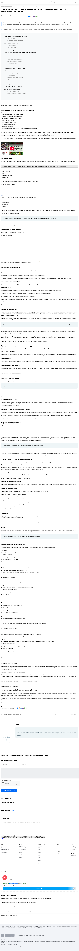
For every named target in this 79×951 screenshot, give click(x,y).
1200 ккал (40, 849)
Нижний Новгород (28, 926)
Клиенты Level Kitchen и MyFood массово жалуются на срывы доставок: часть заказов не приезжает (25, 906)
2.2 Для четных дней (11, 47)
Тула (28, 927)
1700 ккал (40, 857)
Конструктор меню (5, 849)
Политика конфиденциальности (37, 935)
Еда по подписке (4, 847)
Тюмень (31, 927)
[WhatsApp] (36, 16)
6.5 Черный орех (10, 81)
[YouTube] (2, 935)
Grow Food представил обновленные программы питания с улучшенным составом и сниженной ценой (25, 911)
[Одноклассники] (30, 16)
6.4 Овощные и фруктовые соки (13, 79)
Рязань (13, 927)
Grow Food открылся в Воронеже (9, 915)
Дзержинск (39, 926)
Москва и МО (7, 926)
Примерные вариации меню (12, 43)
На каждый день (74, 847)
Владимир (48, 926)
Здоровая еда (22, 846)
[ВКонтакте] (29, 16)
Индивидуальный (22, 847)
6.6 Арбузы (9, 84)
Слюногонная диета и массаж (12, 89)
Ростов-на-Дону (8, 927)
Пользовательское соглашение (24, 935)
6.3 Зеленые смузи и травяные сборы (15, 77)
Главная (3, 6)
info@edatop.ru (10, 947)
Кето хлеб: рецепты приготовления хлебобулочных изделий (15, 826)
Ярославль (41, 927)
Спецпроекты (73, 855)
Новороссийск (74, 926)
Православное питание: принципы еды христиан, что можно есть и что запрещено (20, 822)
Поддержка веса (22, 849)
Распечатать (23, 15)
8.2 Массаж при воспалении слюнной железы (16, 93)
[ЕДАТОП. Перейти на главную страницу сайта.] (10, 2)
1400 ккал (40, 852)
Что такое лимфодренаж (11, 50)
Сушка (20, 858)
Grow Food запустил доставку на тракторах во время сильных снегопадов (18, 902)
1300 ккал (40, 850)
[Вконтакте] (13, 935)
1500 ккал (40, 854)
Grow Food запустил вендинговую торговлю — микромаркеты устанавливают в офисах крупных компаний (26, 898)
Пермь (2, 927)
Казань (22, 926)
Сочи (16, 927)
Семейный (3, 850)
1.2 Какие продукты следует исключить (15, 40)
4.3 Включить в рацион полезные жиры (15, 59)
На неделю (73, 846)
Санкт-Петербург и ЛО (15, 926)
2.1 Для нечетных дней (11, 45)
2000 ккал (40, 862)
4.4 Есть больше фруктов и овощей (14, 61)
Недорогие (59, 846)
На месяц (73, 849)
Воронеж (34, 926)
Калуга (63, 926)
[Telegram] (32, 16)
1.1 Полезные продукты (11, 38)
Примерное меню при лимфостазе (13, 86)
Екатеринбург (58, 926)
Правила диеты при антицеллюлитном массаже (16, 36)
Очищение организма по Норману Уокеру (15, 68)
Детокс (20, 852)
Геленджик (52, 926)
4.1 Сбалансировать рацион (13, 54)
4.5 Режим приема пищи (12, 63)
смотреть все (14, 810)
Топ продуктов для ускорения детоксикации (16, 70)
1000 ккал (40, 846)
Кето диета (21, 854)
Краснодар (67, 926)
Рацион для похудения (23, 850)
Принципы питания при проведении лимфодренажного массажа (20, 52)
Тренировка (21, 857)
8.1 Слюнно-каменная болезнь (13, 91)
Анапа (43, 926)
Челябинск (36, 927)
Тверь (25, 927)
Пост (57, 853)
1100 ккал (40, 847)
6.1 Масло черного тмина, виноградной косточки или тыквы (19, 73)
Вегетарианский (4, 852)
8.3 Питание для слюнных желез (13, 95)
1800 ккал (40, 858)
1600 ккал (40, 855)
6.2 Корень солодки (11, 75)
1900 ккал (40, 860)
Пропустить (3, 838)
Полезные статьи (8, 6)
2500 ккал (40, 863)
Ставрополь (20, 927)
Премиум (58, 847)
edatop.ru (38, 946)
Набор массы (21, 855)
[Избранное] (67, 2)
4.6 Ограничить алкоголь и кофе (13, 65)
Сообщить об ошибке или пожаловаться (12, 714)
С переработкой (4, 846)
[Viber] (34, 16)
